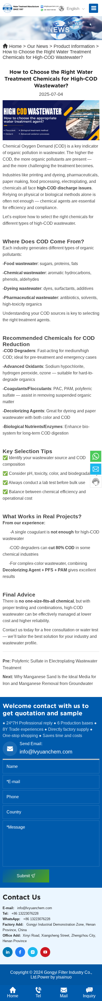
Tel (38, 996)
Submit (24, 876)
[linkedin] (8, 952)
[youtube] (45, 952)
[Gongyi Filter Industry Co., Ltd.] (30, 7)
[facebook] (20, 952)
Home (15, 46)
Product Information (74, 46)
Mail (64, 996)
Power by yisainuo (54, 977)
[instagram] (33, 952)
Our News (37, 46)
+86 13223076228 (25, 913)
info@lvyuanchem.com (46, 752)
